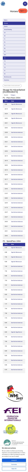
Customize (14, 464)
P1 (4, 45)
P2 (4, 48)
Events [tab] (6, 26)
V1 (4, 70)
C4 (4, 32)
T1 (4, 58)
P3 (4, 51)
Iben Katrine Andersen (17, 127)
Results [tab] (6, 95)
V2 (4, 73)
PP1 (5, 54)
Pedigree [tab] (13, 95)
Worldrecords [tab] (7, 77)
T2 (4, 61)
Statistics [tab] (6, 80)
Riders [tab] (5, 20)
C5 (4, 35)
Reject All (14, 468)
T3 (4, 64)
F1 (4, 39)
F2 (4, 42)
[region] (14, 459)
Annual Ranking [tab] (8, 29)
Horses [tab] (6, 23)
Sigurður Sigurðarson (16, 332)
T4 (4, 67)
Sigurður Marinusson (16, 104)
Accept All (14, 460)
